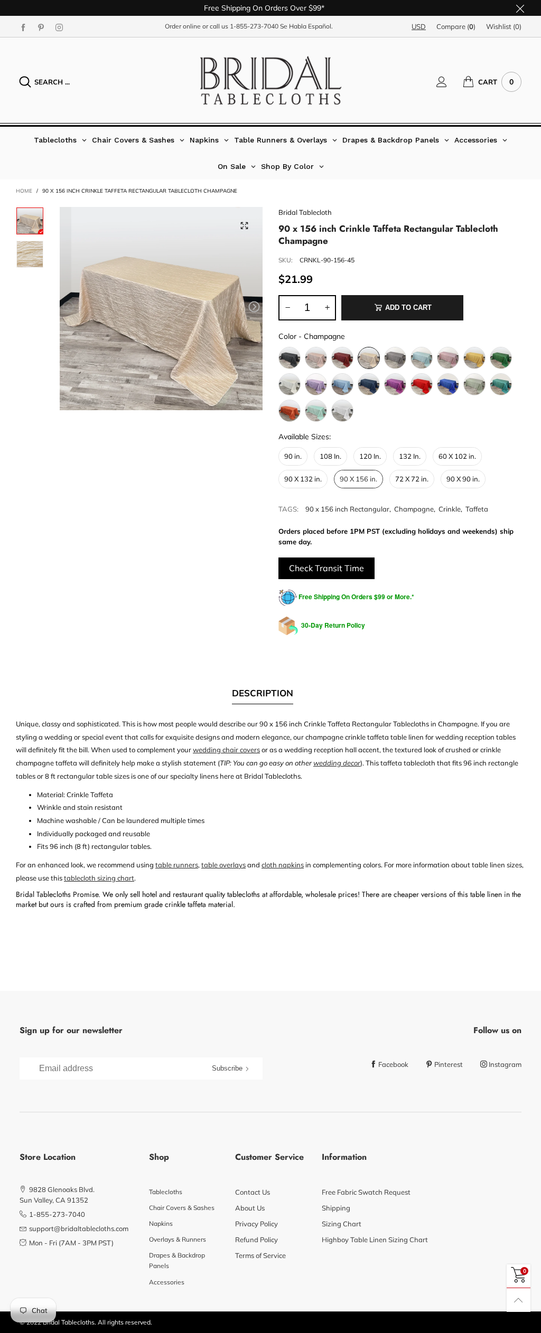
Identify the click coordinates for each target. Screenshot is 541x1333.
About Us (250, 1208)
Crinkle (450, 509)
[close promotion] (520, 8)
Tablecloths (165, 1192)
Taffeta (476, 509)
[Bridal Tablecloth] (270, 80)
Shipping (336, 1208)
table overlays (223, 865)
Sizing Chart (341, 1223)
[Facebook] (23, 27)
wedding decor (336, 763)
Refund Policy (256, 1239)
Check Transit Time (326, 568)
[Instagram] (59, 27)
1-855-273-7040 (254, 26)
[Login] (449, 82)
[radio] (289, 358)
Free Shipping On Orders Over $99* (264, 8)
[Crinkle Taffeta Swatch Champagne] (29, 254)
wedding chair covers (226, 749)
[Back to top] (518, 1300)
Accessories (166, 1282)
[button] (68, 307)
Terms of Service (260, 1255)
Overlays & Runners (177, 1239)
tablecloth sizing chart (99, 878)
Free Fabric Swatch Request (366, 1192)
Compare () (455, 26)
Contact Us (252, 1192)
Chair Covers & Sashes (181, 1208)
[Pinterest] (41, 27)
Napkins (161, 1223)
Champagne (414, 509)
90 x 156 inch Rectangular (347, 509)
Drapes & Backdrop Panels (177, 1260)
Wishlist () (503, 26)
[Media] (244, 225)
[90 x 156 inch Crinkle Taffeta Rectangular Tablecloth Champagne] (161, 308)
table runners (176, 865)
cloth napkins (283, 865)
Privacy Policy (256, 1223)
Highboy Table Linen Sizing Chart (375, 1239)
